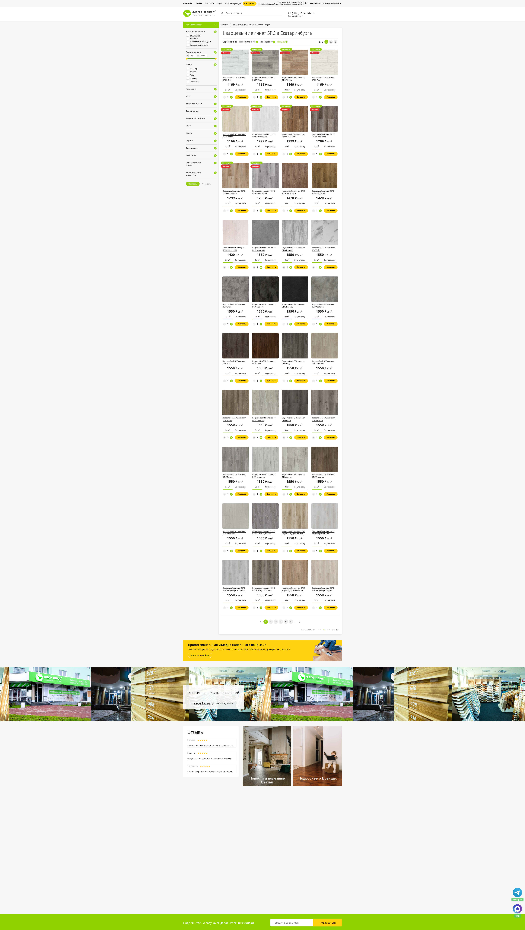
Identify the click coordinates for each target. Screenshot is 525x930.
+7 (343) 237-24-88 (301, 13)
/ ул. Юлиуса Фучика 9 (213, 703)
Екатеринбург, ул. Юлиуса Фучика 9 (324, 3)
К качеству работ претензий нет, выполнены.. (210, 771)
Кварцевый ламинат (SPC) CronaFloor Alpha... (263, 135)
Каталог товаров (194, 25)
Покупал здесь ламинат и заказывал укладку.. (209, 758)
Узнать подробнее (200, 655)
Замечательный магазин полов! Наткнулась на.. (210, 745)
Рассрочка (249, 3)
